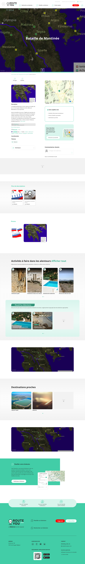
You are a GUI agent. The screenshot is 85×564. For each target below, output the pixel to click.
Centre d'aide (65, 554)
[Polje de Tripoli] (21, 400)
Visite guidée (57, 1)
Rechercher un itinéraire (41, 528)
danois (20, 133)
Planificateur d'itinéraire (19, 481)
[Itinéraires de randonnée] (50, 280)
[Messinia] (42, 400)
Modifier (22, 80)
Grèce (17, 74)
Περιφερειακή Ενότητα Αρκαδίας (24, 74)
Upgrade (76, 5)
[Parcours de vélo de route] (66, 280)
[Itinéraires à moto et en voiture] (34, 280)
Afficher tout (58, 261)
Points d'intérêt (13, 74)
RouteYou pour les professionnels (68, 1)
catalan (16, 133)
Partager (15, 80)
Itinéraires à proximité (53, 137)
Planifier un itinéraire (40, 520)
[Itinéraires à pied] (19, 280)
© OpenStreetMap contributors (69, 103)
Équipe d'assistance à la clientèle (69, 552)
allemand (31, 131)
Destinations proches (53, 117)
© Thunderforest (62, 103)
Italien (26, 131)
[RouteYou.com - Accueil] (12, 4)
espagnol (25, 133)
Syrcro (4, 70)
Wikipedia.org (16, 124)
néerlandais (30, 133)
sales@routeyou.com (66, 546)
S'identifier (71, 521)
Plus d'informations (15, 127)
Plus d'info (23, 121)
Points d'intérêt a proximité (54, 115)
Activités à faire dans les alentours (55, 113)
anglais (12, 133)
